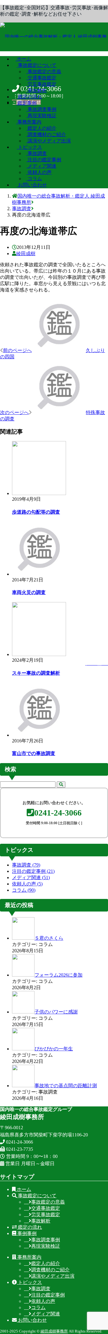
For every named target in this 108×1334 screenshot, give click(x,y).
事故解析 (40, 1220)
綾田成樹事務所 (54, 1331)
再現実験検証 (45, 1246)
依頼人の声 (27, 883)
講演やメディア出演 (52, 1276)
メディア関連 (31, 877)
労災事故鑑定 (45, 1214)
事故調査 (26, 864)
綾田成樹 (25, 253)
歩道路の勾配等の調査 (36, 512)
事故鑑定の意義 (48, 1201)
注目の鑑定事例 (33, 871)
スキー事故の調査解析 (36, 673)
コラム (23, 890)
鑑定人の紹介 (45, 1263)
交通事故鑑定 (45, 1208)
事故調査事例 (45, 1239)
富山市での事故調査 (33, 753)
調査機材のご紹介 (50, 1269)
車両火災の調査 (29, 592)
